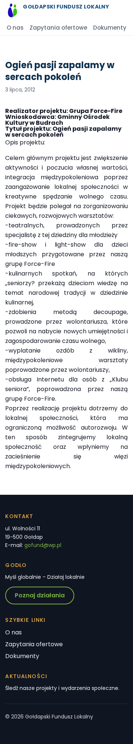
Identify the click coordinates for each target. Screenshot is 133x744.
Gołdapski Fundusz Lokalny (66, 6)
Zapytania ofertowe (58, 27)
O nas (15, 27)
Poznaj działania (40, 595)
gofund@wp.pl (42, 545)
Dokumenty (109, 27)
